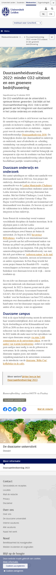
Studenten (20, 2)
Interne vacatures (11, 523)
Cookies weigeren (14, 570)
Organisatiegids (43, 2)
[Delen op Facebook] (5, 409)
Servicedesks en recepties (14, 485)
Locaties (6, 490)
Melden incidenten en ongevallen (18, 547)
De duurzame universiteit (14, 518)
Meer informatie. (10, 562)
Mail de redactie (45, 409)
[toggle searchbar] (52, 8)
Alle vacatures (9, 527)
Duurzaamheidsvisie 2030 (34, 134)
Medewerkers (31, 2)
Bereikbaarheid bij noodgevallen (17, 542)
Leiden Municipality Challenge (37, 185)
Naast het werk (10, 531)
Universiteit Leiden (8, 2)
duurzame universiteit (14, 400)
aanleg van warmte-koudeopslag (18, 343)
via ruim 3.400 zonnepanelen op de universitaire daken (24, 339)
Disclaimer (7, 503)
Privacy (6, 498)
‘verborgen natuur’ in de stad (38, 254)
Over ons (7, 514)
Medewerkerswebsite (9, 37)
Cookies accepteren (15, 566)
